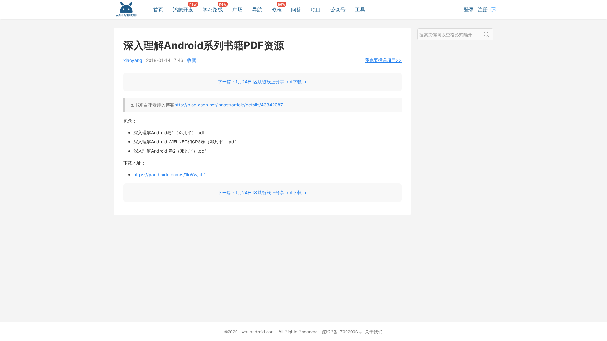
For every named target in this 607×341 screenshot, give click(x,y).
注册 (483, 9)
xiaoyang (132, 60)
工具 (360, 9)
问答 (296, 9)
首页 (158, 9)
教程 (277, 9)
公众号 (338, 9)
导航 (257, 9)
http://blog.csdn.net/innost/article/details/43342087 (229, 104)
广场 (237, 9)
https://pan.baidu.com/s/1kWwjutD (169, 174)
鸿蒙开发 (183, 9)
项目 (316, 9)
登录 (469, 9)
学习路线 (213, 9)
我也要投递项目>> (383, 60)
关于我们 (374, 331)
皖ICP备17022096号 (342, 331)
